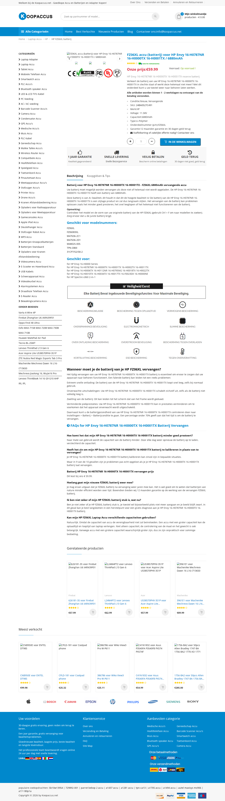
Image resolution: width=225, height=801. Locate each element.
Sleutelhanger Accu (31, 227)
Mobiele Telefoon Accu (33, 74)
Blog (130, 31)
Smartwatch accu (30, 79)
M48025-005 (73, 243)
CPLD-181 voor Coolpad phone (71, 677)
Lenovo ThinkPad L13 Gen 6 (34, 348)
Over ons (88, 726)
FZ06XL (70, 228)
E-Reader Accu (29, 296)
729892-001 (72, 787)
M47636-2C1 (74, 236)
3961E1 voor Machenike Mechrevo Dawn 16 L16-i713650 (190, 602)
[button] (190, 15)
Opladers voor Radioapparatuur (38, 207)
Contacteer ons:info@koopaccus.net (159, 31)
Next (119, 58)
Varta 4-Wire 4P (27, 312)
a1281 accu (127, 787)
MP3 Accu (26, 237)
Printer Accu (27, 192)
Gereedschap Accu (31, 143)
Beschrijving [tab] (75, 176)
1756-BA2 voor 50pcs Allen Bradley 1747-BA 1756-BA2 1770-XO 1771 (189, 677)
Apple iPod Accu (30, 222)
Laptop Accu (35, 39)
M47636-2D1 (74, 239)
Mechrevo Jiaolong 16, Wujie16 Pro (37, 373)
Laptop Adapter (29, 59)
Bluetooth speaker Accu (34, 89)
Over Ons (135, 2)
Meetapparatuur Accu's (34, 182)
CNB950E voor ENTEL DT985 (31, 677)
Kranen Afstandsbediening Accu (38, 202)
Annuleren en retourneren (97, 736)
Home (68, 31)
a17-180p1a (25, 791)
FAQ (85, 740)
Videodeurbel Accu (31, 281)
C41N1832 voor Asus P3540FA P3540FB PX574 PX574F (149, 677)
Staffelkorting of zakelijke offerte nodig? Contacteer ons (163, 132)
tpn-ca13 (141, 787)
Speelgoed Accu (29, 167)
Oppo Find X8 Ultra (29, 322)
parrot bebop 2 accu (92, 787)
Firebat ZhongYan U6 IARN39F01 (36, 317)
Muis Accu (26, 133)
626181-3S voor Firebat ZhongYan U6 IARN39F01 (82, 602)
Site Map (88, 745)
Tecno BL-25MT (27, 343)
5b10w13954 (56, 787)
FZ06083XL (72, 232)
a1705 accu (154, 787)
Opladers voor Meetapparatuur (38, 212)
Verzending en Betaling (96, 731)
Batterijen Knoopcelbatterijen (37, 241)
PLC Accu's (26, 84)
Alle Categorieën (37, 31)
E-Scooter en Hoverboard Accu (37, 266)
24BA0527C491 (144, 105)
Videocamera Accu (31, 261)
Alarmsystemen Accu (32, 286)
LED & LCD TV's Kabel (32, 94)
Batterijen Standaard (32, 246)
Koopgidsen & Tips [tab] (98, 176)
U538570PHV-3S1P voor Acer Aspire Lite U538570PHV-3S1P (153, 602)
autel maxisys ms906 (189, 787)
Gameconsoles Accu (32, 217)
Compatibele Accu (31, 158)
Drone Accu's (28, 197)
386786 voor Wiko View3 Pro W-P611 (110, 677)
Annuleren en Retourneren (188, 2)
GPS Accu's (27, 123)
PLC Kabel (26, 138)
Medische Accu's (30, 128)
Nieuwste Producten (111, 31)
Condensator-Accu (31, 118)
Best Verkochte (85, 31)
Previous (69, 58)
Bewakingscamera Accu (34, 301)
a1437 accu (112, 787)
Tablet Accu (27, 69)
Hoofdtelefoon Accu (31, 163)
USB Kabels (27, 271)
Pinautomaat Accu (31, 177)
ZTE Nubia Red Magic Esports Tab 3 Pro (40, 358)
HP (46, 39)
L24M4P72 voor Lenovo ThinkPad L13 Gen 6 (117, 602)
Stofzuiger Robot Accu (33, 232)
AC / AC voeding (29, 103)
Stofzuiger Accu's (30, 187)
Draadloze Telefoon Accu (34, 291)
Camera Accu (28, 113)
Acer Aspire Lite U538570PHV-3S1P (37, 353)
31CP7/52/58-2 (75, 251)
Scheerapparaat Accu (32, 276)
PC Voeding (27, 98)
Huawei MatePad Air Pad (32, 337)
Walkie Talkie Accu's (31, 148)
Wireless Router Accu (32, 153)
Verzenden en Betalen (157, 2)
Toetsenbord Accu (31, 172)
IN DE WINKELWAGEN (182, 142)
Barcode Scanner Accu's (34, 108)
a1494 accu (169, 787)
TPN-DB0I (72, 247)
